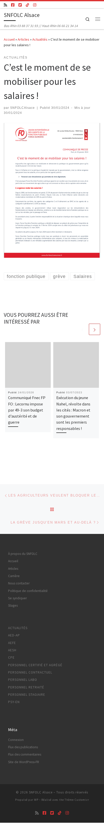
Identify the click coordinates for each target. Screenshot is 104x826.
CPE (11, 657)
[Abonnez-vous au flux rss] (5, 5)
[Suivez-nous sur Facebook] (12, 5)
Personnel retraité (26, 687)
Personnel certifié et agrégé (35, 665)
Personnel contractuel (30, 672)
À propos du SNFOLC (22, 554)
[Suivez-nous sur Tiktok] (27, 5)
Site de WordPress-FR (23, 762)
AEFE (12, 643)
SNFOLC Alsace (41, 792)
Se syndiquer (17, 598)
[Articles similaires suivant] (94, 329)
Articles (23, 39)
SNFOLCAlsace (22, 108)
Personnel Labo (22, 680)
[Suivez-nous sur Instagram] (34, 5)
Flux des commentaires (24, 754)
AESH (12, 650)
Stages (13, 605)
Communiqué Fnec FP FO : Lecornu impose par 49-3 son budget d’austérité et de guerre (26, 410)
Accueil (9, 39)
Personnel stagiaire (26, 694)
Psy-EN (14, 702)
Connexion (16, 740)
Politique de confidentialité (28, 591)
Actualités (39, 39)
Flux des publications (23, 747)
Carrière (14, 576)
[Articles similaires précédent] (82, 329)
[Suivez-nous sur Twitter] (20, 5)
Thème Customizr (77, 800)
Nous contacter (19, 583)
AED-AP (14, 635)
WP (36, 800)
